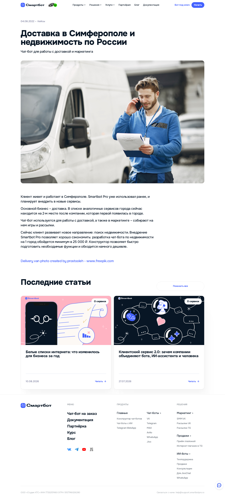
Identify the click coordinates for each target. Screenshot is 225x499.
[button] (79, 5)
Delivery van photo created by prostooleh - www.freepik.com (67, 261)
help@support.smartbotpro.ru (190, 492)
